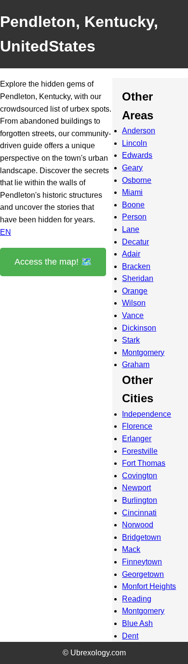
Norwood (137, 525)
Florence (137, 426)
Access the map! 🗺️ (53, 262)
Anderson (138, 131)
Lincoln (134, 143)
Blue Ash (137, 623)
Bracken (136, 266)
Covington (139, 476)
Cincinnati (139, 513)
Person (134, 217)
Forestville (140, 451)
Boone (133, 205)
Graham (135, 364)
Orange (135, 291)
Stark (131, 340)
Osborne (136, 180)
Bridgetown (141, 537)
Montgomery (143, 352)
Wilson (134, 303)
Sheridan (137, 278)
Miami (132, 192)
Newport (136, 488)
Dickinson (139, 328)
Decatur (135, 242)
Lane (130, 229)
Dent (130, 636)
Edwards (137, 155)
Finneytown (142, 562)
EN (5, 232)
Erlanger (136, 438)
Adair (131, 254)
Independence (146, 414)
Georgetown (143, 574)
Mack (131, 549)
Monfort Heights (149, 586)
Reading (136, 599)
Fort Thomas (143, 463)
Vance (133, 315)
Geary (132, 168)
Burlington (139, 500)
